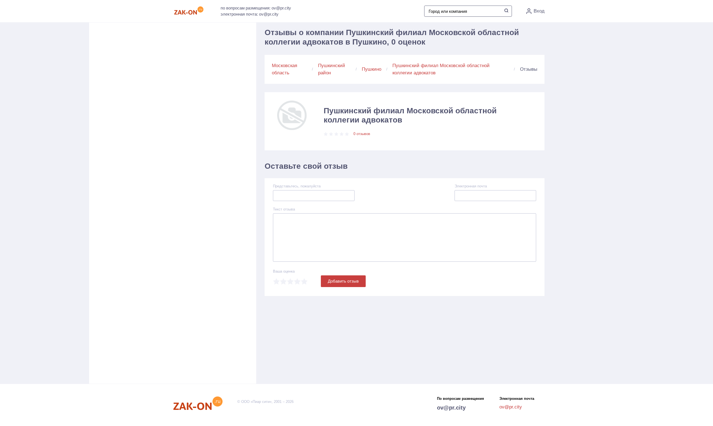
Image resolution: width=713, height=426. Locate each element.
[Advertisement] (217, 83)
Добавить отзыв (343, 281)
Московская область (284, 69)
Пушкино (371, 69)
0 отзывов (361, 134)
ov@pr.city (451, 408)
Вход (539, 11)
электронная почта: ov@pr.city (250, 14)
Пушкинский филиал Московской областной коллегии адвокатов (441, 69)
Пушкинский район (331, 69)
